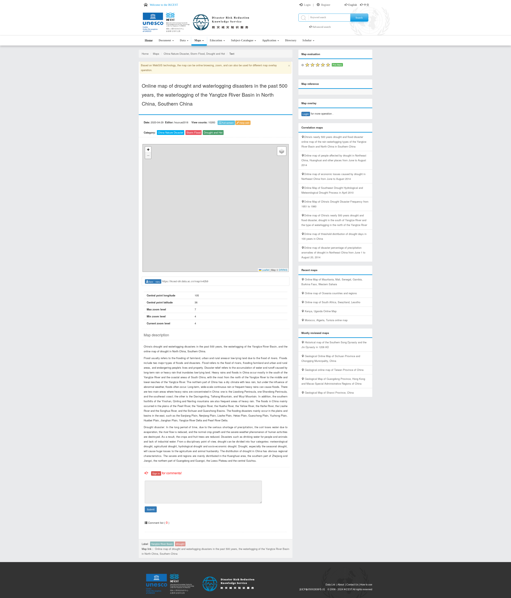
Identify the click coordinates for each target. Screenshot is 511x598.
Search (359, 17)
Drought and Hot (215, 53)
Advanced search (321, 26)
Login (307, 4)
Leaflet (265, 269)
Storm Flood (197, 53)
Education (216, 40)
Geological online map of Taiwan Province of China (333, 370)
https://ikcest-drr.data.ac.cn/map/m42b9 (185, 281)
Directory (290, 40)
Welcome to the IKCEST (164, 4)
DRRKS (283, 269)
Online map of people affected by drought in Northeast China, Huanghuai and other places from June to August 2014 (333, 160)
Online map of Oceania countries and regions (330, 293)
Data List (330, 584)
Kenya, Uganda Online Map (320, 311)
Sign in (156, 473)
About (341, 584)
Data (183, 40)
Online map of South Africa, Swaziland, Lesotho (332, 302)
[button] (148, 150)
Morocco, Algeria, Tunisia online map (326, 320)
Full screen (227, 122)
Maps (198, 40)
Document (165, 40)
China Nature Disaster (176, 53)
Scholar (307, 40)
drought (180, 544)
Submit (150, 509)
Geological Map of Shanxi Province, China (329, 392)
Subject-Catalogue (242, 40)
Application (269, 40)
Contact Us (352, 584)
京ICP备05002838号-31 (312, 589)
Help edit (244, 122)
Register (325, 4)
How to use (366, 584)
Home (149, 40)
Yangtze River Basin (162, 544)
